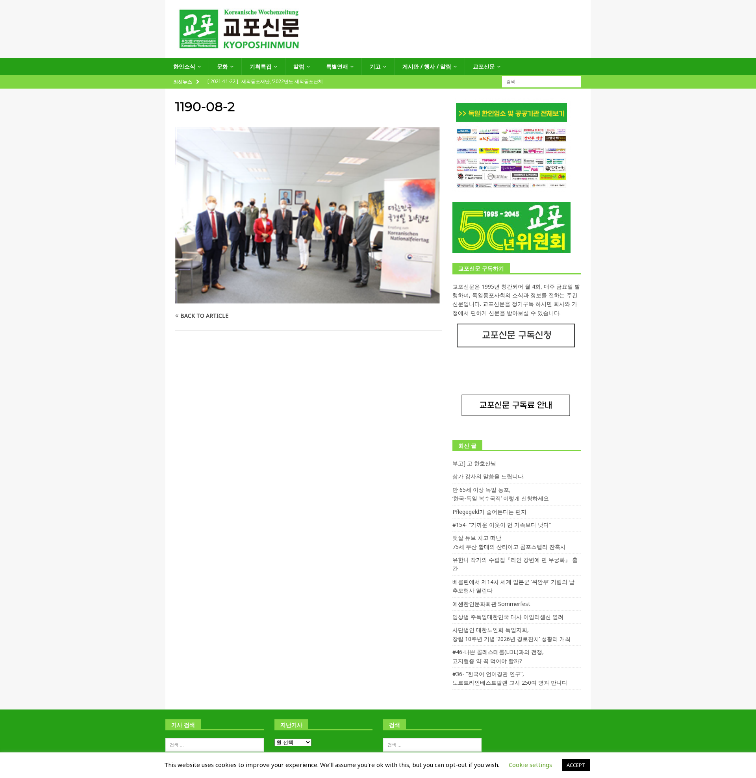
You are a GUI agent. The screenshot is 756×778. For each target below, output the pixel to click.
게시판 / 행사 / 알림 (426, 66)
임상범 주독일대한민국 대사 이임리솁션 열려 (507, 617)
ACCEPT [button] (576, 765)
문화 (222, 66)
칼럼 (298, 66)
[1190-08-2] (308, 300)
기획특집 (261, 66)
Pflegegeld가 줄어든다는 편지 (489, 511)
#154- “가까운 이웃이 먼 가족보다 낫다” (501, 524)
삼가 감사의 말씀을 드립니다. (488, 476)
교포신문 (484, 66)
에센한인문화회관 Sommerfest (491, 604)
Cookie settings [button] (530, 765)
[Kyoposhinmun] (378, 53)
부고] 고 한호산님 (474, 463)
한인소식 (184, 66)
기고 (375, 66)
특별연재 (337, 66)
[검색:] (541, 81)
